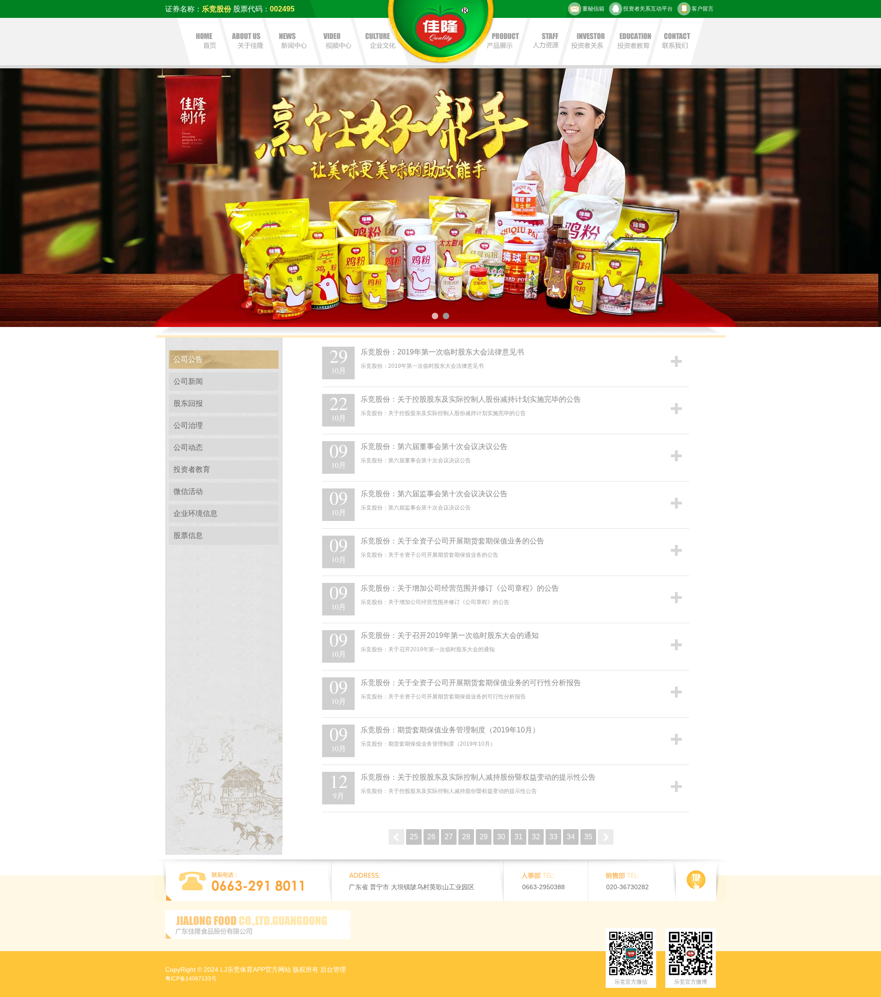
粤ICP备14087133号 (191, 978)
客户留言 (702, 9)
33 (553, 837)
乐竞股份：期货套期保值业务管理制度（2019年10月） (450, 730)
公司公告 (188, 359)
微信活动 (188, 491)
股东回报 (188, 403)
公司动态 (188, 447)
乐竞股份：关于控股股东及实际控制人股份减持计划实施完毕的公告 (471, 399)
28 (466, 837)
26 (431, 837)
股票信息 (188, 535)
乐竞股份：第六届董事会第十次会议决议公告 (434, 446)
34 (571, 837)
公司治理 (188, 425)
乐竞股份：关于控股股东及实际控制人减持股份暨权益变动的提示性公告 (478, 777)
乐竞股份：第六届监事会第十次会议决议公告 (434, 494)
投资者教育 (191, 469)
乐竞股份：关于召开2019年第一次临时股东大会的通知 (450, 635)
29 (484, 837)
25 (414, 837)
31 (518, 837)
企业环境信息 (195, 513)
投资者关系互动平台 (648, 9)
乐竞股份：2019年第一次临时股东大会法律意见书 (442, 352)
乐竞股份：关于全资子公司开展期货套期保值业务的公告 (452, 541)
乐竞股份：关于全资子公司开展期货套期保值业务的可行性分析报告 (471, 683)
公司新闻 (188, 381)
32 (536, 837)
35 (588, 837)
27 (449, 837)
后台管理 (333, 969)
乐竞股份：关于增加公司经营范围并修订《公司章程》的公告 (460, 588)
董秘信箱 (593, 9)
